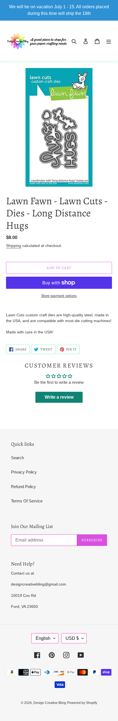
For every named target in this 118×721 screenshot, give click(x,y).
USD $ (72, 638)
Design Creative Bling (49, 703)
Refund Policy (23, 486)
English (43, 638)
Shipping (13, 245)
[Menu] (108, 41)
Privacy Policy (24, 472)
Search (17, 457)
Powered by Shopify (82, 703)
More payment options (59, 296)
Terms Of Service (27, 501)
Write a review (59, 397)
